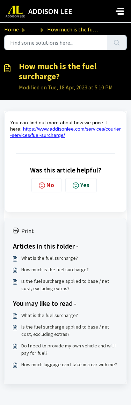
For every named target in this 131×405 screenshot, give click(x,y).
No (50, 185)
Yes (84, 185)
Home (11, 29)
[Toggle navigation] (120, 11)
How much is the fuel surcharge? (55, 269)
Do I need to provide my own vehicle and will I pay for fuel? (68, 349)
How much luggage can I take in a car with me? (69, 364)
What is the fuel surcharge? (49, 258)
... (33, 29)
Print (27, 230)
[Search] (117, 42)
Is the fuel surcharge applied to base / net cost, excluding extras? (65, 285)
